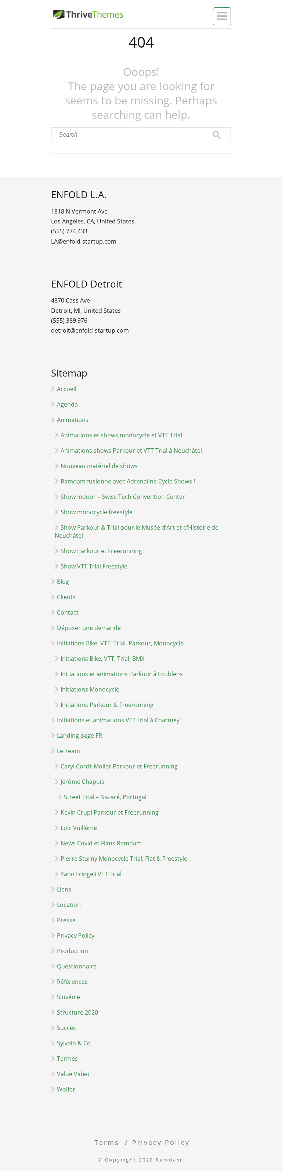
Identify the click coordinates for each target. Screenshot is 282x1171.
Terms (106, 1142)
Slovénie (68, 997)
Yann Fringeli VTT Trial (91, 874)
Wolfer (66, 1089)
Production (72, 951)
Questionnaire (77, 966)
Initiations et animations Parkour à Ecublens (122, 674)
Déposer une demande (89, 628)
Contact (68, 612)
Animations (72, 420)
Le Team (68, 751)
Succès (66, 1028)
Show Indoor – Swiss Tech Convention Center (123, 497)
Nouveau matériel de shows (99, 466)
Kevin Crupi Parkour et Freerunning (110, 812)
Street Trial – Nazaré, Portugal (105, 797)
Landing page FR (79, 735)
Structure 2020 (77, 1012)
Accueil (66, 389)
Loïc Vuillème (79, 828)
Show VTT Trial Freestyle (94, 566)
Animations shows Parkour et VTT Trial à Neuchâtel (131, 450)
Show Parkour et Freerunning (101, 551)
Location (69, 905)
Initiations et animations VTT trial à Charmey (118, 720)
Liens (64, 889)
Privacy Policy (75, 935)
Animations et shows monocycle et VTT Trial (121, 435)
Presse (66, 920)
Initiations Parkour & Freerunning (107, 705)
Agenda (67, 404)
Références (72, 982)
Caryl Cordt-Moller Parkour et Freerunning (119, 766)
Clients (66, 597)
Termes (67, 1059)
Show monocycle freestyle (97, 512)
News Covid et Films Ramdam (101, 843)
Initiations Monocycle (90, 689)
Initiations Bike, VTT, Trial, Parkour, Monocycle (120, 643)
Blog (63, 582)
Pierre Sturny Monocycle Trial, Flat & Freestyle (124, 859)
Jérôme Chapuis (82, 782)
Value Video (73, 1074)
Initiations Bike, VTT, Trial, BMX (102, 659)
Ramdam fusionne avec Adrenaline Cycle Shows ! (128, 481)
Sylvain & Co (74, 1043)
